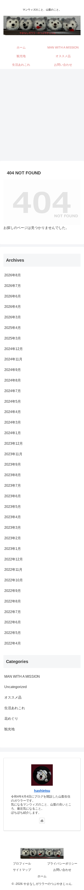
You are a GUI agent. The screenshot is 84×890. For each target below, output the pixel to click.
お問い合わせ (62, 869)
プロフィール (22, 863)
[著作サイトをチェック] (42, 820)
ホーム (42, 876)
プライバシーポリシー (62, 863)
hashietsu (42, 791)
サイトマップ (22, 869)
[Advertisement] (42, 116)
